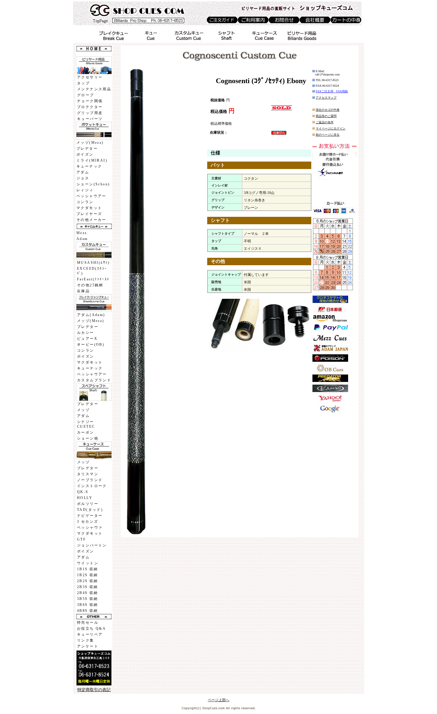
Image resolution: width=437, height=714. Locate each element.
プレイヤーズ (89, 214)
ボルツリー (87, 504)
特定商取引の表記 (94, 690)
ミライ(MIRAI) (91, 160)
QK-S (83, 492)
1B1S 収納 (87, 569)
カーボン (85, 432)
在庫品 (83, 291)
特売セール (87, 622)
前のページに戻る (327, 134)
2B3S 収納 (87, 587)
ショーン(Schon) (93, 184)
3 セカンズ (87, 521)
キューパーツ (90, 119)
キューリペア (90, 634)
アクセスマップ (326, 97)
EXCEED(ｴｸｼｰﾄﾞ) (92, 270)
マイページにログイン (330, 128)
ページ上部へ (218, 700)
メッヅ (83, 410)
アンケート (87, 646)
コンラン (85, 202)
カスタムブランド (94, 380)
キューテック (89, 166)
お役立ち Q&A (91, 628)
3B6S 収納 (87, 605)
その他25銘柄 (90, 285)
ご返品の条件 (325, 122)
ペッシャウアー (91, 196)
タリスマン (87, 474)
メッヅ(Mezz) (90, 142)
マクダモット (89, 208)
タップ (83, 83)
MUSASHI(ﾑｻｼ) (93, 262)
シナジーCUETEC (86, 424)
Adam (82, 239)
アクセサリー (90, 77)
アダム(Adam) (91, 315)
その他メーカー (91, 220)
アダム (82, 172)
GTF (81, 539)
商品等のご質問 (326, 116)
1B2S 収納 (87, 575)
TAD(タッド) (90, 510)
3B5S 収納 (87, 599)
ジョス (82, 178)
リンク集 (85, 640)
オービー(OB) (90, 344)
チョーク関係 (90, 101)
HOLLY (84, 498)
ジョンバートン (92, 545)
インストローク (92, 486)
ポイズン (85, 154)
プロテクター (90, 107)
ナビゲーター (90, 516)
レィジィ (85, 190)
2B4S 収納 (87, 593)
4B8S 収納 (87, 611)
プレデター (87, 148)
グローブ (85, 95)
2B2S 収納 (87, 581)
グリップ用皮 (90, 113)
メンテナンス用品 (94, 89)
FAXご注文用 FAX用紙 (332, 91)
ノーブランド (90, 480)
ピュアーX (87, 339)
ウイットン (87, 563)
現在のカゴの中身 (327, 109)
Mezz (81, 233)
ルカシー (85, 333)
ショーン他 (87, 438)
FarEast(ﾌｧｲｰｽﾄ (93, 279)
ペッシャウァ (90, 527)
